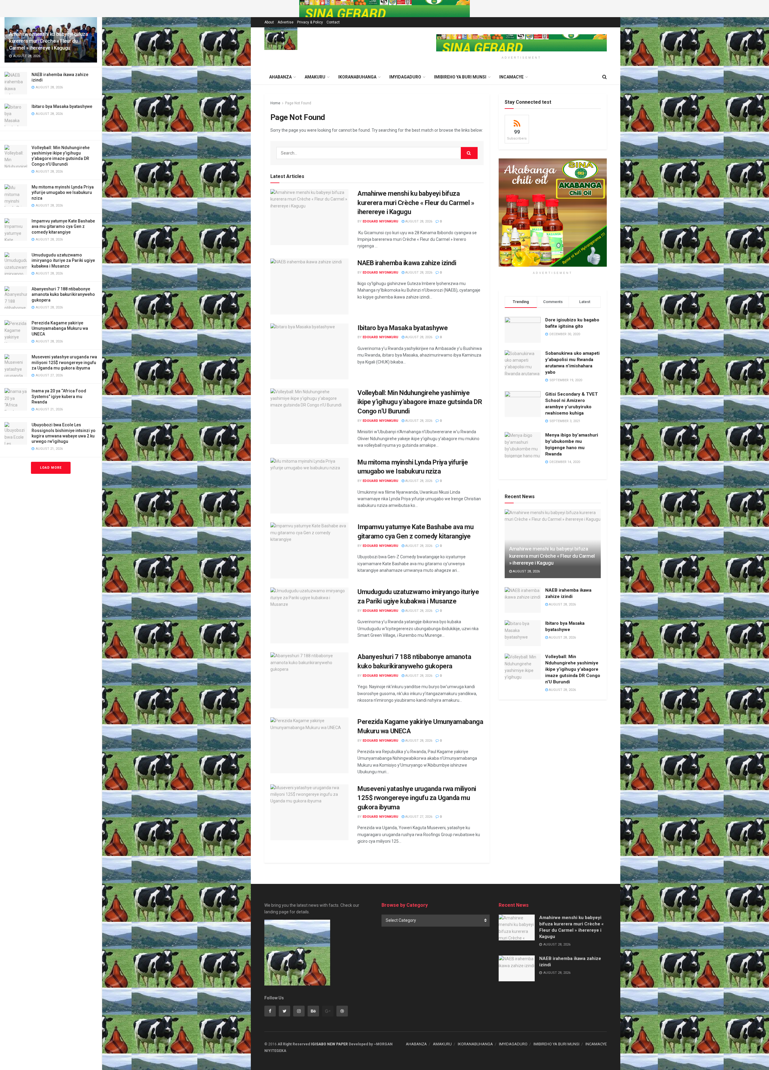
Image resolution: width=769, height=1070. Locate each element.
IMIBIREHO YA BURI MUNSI (460, 77)
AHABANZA (416, 1044)
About (269, 22)
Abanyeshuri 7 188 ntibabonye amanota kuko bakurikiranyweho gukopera (63, 294)
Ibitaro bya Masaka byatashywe (62, 106)
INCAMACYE (511, 77)
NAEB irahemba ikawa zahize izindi (406, 263)
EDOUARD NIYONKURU (380, 221)
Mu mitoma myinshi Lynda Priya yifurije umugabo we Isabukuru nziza (63, 192)
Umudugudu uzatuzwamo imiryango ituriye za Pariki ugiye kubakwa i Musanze (63, 260)
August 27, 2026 (418, 817)
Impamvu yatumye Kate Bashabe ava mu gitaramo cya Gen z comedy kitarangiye (63, 226)
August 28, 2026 (418, 221)
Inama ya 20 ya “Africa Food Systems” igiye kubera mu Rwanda (59, 396)
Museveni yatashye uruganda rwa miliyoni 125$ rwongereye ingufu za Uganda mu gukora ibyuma (64, 362)
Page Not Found (298, 103)
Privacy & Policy (310, 22)
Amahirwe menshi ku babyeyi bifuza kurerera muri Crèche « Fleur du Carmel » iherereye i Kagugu (48, 41)
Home (275, 103)
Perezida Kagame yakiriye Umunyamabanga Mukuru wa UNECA (60, 328)
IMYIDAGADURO (405, 77)
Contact (333, 22)
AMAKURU (315, 77)
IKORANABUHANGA (357, 77)
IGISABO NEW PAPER (329, 1044)
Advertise (285, 22)
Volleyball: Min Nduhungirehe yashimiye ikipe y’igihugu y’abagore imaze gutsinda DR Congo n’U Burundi (419, 402)
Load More (51, 468)
